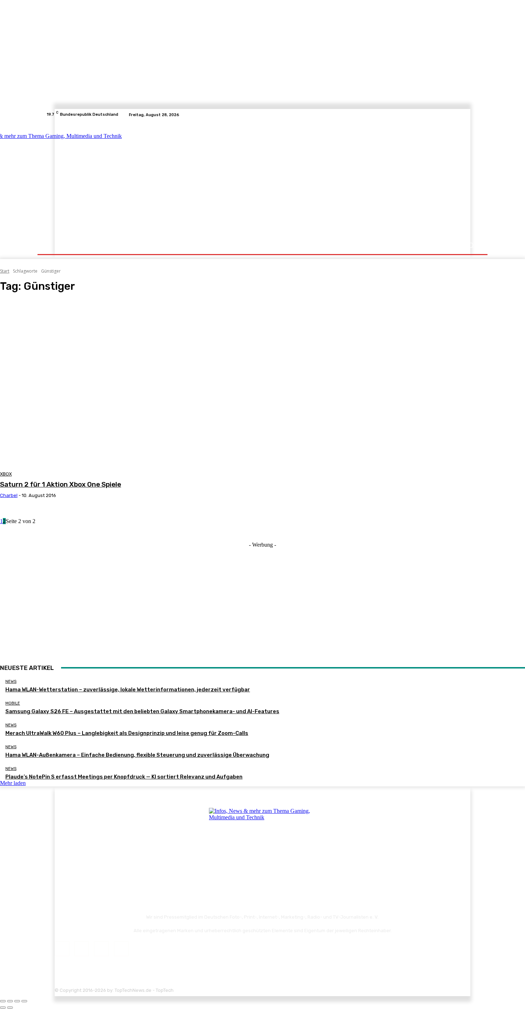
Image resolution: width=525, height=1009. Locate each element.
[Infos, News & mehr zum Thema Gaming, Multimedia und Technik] (117, 178)
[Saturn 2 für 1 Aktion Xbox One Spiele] (133, 383)
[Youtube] (474, 114)
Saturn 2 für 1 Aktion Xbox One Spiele (60, 484)
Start (4, 271)
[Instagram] (457, 114)
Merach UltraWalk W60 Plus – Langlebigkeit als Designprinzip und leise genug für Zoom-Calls (126, 733)
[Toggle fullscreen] (17, 1001)
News (10, 682)
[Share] (10, 1001)
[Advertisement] (324, 179)
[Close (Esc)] (3, 1001)
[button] (470, 245)
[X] (466, 114)
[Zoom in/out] (24, 1001)
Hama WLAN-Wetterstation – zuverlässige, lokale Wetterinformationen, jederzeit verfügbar (127, 689)
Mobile (12, 703)
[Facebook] (449, 114)
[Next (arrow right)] (10, 1007)
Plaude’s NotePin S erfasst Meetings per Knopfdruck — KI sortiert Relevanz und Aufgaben (123, 777)
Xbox (6, 474)
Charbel (9, 495)
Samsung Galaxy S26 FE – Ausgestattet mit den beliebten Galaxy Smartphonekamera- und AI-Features (142, 711)
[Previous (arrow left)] (3, 1007)
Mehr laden (13, 783)
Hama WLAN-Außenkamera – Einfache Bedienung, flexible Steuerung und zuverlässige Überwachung (137, 755)
